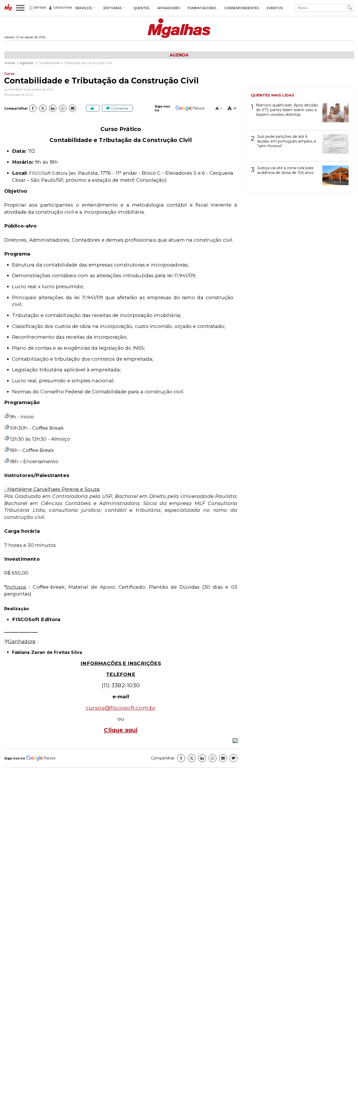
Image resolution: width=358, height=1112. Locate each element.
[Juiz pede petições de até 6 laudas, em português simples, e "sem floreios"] (333, 145)
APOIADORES (168, 8)
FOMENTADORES (202, 8)
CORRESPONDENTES (241, 8)
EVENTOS (275, 8)
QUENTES (141, 8)
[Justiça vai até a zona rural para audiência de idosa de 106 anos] (333, 177)
